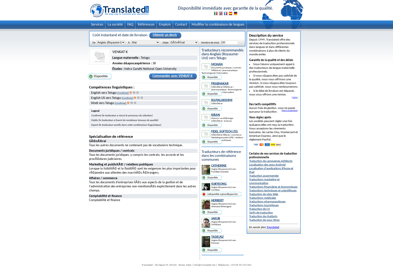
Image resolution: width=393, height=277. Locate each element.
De (94, 42)
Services (97, 24)
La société (115, 24)
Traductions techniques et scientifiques (273, 190)
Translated (273, 227)
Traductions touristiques (264, 205)
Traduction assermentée (264, 176)
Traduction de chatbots (263, 216)
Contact (181, 24)
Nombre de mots (210, 42)
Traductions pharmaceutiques (267, 201)
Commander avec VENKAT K (172, 76)
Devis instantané (289, 110)
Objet (165, 42)
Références (146, 24)
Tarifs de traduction (261, 212)
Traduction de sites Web (263, 194)
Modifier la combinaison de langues (218, 24)
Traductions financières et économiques (273, 187)
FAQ (130, 24)
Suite (294, 97)
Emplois (165, 24)
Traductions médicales (262, 198)
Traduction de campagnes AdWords (270, 161)
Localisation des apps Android (267, 164)
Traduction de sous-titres (264, 220)
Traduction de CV (259, 209)
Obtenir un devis (165, 35)
